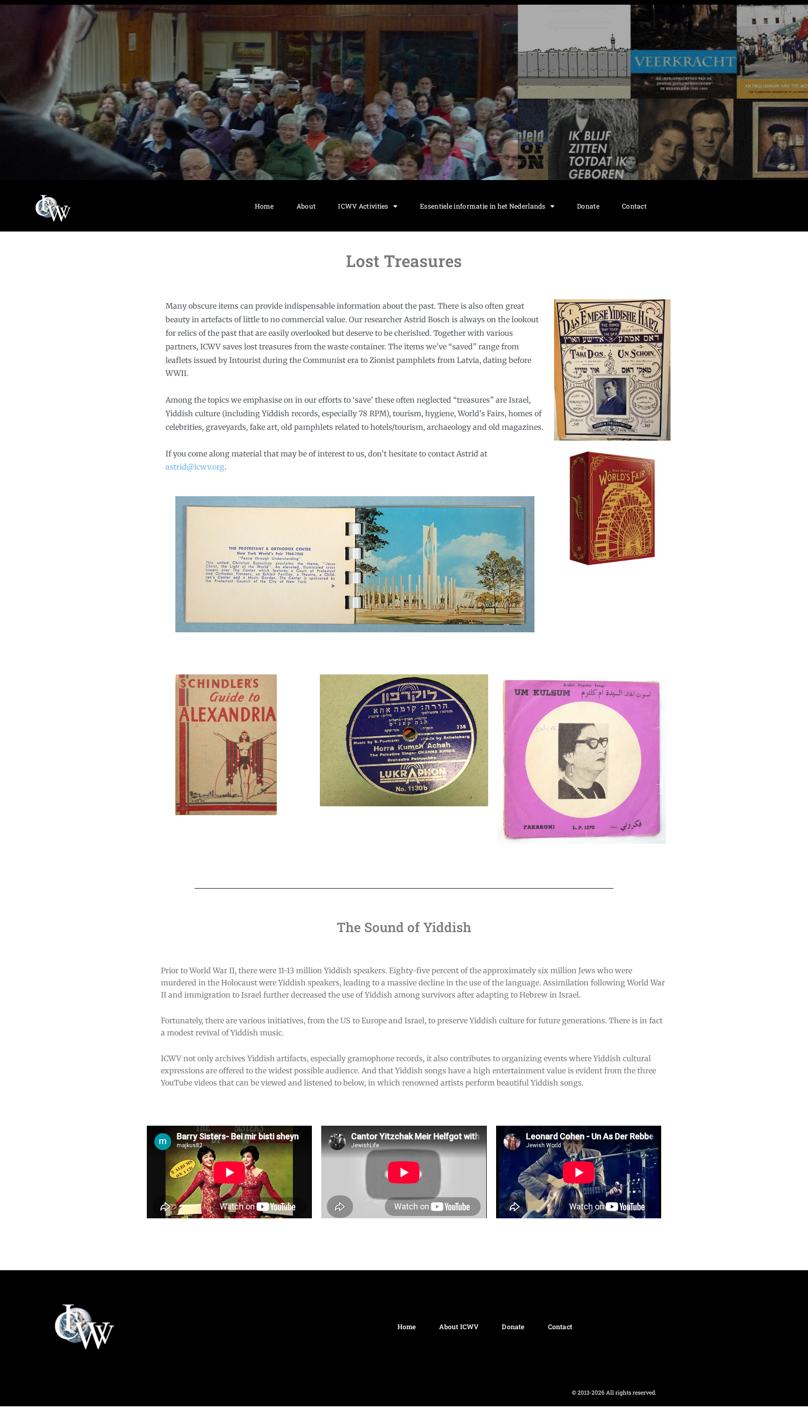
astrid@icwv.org (195, 466)
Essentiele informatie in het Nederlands (483, 206)
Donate (588, 206)
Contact (634, 206)
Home (264, 206)
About (306, 206)
